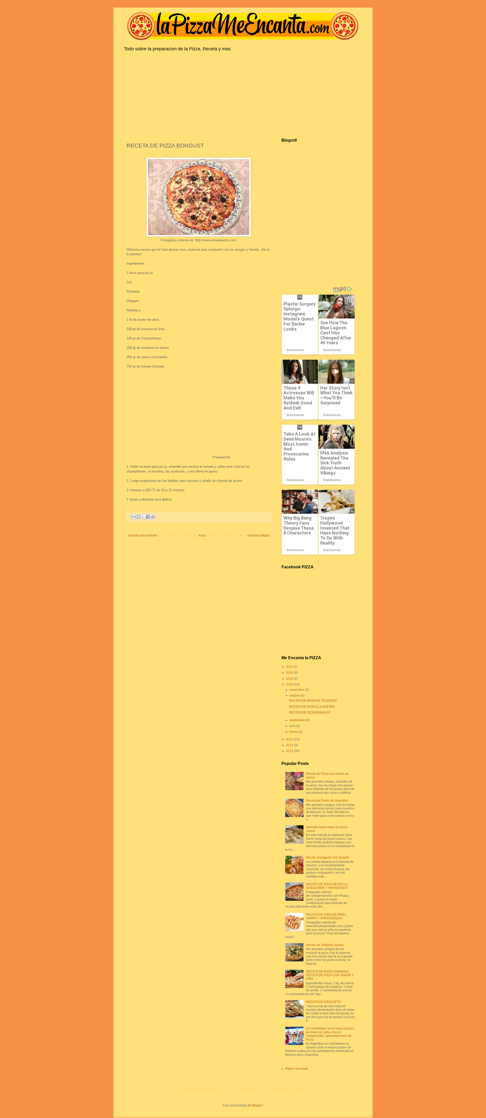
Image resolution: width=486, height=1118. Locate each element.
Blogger (257, 1105)
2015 (290, 739)
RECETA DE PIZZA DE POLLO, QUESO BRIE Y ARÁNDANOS (327, 886)
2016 (290, 684)
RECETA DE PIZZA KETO (323, 1002)
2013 (290, 751)
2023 (290, 667)
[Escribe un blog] (138, 516)
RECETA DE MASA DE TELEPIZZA (313, 700)
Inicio (202, 535)
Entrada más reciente (142, 535)
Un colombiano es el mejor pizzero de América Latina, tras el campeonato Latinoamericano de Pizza (330, 1034)
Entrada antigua (259, 535)
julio (293, 726)
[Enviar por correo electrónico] (133, 516)
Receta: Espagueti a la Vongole (327, 857)
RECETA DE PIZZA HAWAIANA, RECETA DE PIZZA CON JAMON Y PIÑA (330, 975)
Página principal (296, 1068)
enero (294, 732)
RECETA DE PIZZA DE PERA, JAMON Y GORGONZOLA (326, 916)
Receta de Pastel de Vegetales (327, 800)
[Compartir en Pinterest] (152, 516)
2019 (290, 678)
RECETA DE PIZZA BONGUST (310, 712)
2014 (290, 745)
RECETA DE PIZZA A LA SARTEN (312, 706)
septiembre (298, 720)
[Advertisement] (243, 93)
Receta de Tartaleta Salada (324, 945)
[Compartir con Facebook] (148, 516)
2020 (290, 672)
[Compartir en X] (143, 516)
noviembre (297, 690)
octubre (295, 695)
